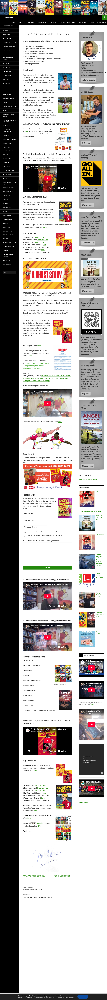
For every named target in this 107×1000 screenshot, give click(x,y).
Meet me (92, 22)
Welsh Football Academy (8, 255)
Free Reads (6, 30)
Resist (5, 178)
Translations (7, 242)
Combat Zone (7, 75)
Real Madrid (7, 174)
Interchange (7, 143)
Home (13, 22)
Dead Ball (6, 87)
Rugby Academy (8, 192)
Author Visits (42, 22)
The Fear (5, 223)
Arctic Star (6, 50)
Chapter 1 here (40, 237)
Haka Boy (6, 135)
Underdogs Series (8, 246)
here (26, 131)
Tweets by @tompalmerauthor (89, 479)
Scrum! (5, 203)
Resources (82, 22)
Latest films (89, 655)
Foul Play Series (8, 106)
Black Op (6, 63)
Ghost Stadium (7, 125)
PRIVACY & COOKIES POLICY (34, 876)
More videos (84, 803)
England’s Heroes (8, 98)
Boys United (6, 67)
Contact (20, 22)
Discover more (87, 205)
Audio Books (7, 34)
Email (28, 520)
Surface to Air (7, 219)
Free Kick (6, 110)
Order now (86, 143)
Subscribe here (88, 242)
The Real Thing (7, 231)
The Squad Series (8, 235)
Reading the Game (8, 170)
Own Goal (6, 162)
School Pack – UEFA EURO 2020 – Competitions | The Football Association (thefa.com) (36, 365)
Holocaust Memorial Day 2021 (33, 888)
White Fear (6, 260)
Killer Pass (6, 147)
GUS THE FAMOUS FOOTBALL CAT (8, 130)
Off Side (5, 155)
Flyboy (5, 102)
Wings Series (7, 264)
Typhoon (6, 239)
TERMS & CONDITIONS (62, 876)
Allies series (6, 42)
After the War (101, 22)
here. (45, 227)
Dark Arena (6, 83)
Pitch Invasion (7, 166)
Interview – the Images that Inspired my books (37, 896)
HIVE (39, 826)
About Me (53, 22)
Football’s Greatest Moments (9, 121)
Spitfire (5, 211)
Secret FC (6, 199)
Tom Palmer (8, 17)
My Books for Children (68, 22)
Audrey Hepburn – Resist (8, 58)
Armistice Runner (8, 54)
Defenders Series (8, 91)
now (39, 345)
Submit (47, 567)
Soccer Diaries (7, 207)
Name (28, 513)
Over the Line (7, 158)
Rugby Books (7, 195)
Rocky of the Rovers (7, 183)
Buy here (85, 393)
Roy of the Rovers (8, 188)
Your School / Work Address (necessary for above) (41, 541)
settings (71, 998)
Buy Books (31, 22)
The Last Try (6, 227)
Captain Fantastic (8, 71)
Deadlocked (7, 94)
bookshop (40, 823)
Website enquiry (88, 80)
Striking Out (7, 215)
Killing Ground (8, 151)
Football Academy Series (9, 115)
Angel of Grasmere (9, 46)
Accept (83, 997)
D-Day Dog (6, 79)
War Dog (5, 250)
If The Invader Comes (9, 139)
